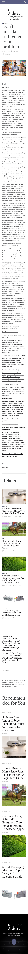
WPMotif (17, 935)
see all (14, 456)
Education (5, 23)
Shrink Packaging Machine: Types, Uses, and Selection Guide (12, 612)
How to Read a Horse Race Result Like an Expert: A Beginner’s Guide (11, 544)
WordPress (17, 933)
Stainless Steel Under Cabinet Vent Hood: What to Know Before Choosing (13, 511)
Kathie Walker (16, 51)
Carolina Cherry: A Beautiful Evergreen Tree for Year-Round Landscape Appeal (13, 579)
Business (5, 506)
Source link (5, 467)
